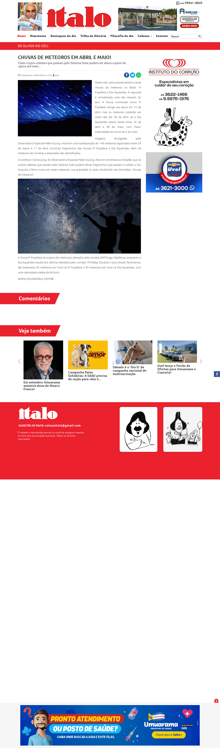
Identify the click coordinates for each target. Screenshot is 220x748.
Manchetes (38, 36)
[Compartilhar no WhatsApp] (138, 75)
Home (22, 36)
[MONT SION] (160, 18)
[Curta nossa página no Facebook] (217, 374)
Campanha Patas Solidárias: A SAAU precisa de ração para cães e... (43, 375)
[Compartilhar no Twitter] (132, 75)
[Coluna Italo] (30, 16)
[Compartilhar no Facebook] (126, 75)
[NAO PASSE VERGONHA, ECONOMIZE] (110, 725)
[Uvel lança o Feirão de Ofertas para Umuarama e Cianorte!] (133, 352)
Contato (162, 36)
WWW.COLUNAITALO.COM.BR (36, 278)
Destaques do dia (63, 36)
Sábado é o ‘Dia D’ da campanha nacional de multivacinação (85, 370)
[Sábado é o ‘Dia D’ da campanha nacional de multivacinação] (88, 352)
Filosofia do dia (122, 36)
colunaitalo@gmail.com (63, 425)
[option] (160, 18)
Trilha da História (93, 36)
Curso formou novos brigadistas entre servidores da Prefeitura (175, 366)
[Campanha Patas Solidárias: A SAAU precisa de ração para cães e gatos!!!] (43, 355)
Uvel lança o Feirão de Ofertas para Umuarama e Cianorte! (132, 369)
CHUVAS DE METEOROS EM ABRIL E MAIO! (64, 57)
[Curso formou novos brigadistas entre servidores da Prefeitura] (177, 350)
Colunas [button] (144, 36)
